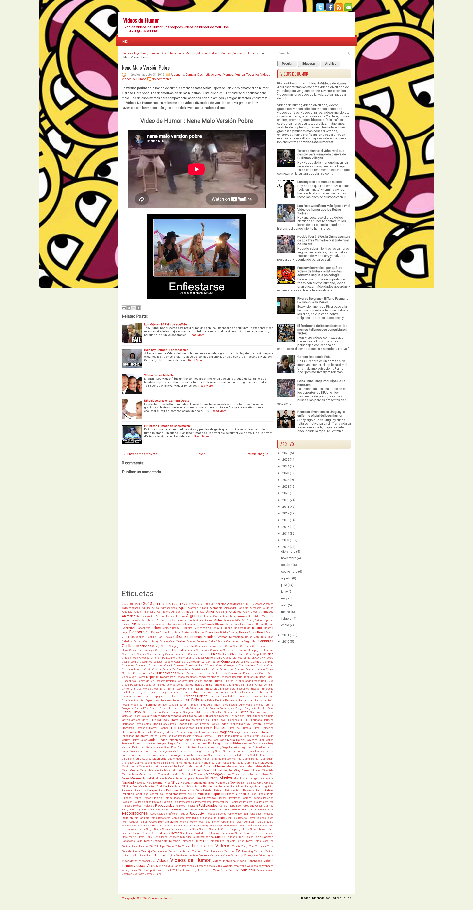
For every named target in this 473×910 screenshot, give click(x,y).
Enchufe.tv (128, 692)
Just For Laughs (212, 743)
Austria (196, 620)
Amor (210, 611)
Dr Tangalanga (242, 681)
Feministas (153, 704)
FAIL (187, 700)
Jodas (152, 739)
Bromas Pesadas (202, 637)
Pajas (189, 786)
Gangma (176, 712)
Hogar (224, 723)
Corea (219, 665)
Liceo (229, 751)
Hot (173, 728)
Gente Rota (139, 716)
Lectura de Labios (150, 751)
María (174, 762)
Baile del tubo (163, 624)
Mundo (160, 778)
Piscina (157, 798)
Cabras (137, 641)
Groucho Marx (139, 720)
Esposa (167, 696)
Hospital (164, 728)
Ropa (200, 821)
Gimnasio (174, 716)
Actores (268, 604)
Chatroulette (180, 654)
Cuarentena (183, 669)
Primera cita (250, 802)
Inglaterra (141, 736)
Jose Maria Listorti (232, 739)
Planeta (178, 798)
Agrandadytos (169, 608)
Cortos (261, 665)
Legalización (169, 751)
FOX (145, 708)
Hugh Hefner (204, 728)
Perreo (182, 794)
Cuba (215, 669)
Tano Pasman (263, 837)
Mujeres (136, 778)
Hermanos (128, 723)
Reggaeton (198, 813)
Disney (141, 681)
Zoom (141, 874)
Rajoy (125, 809)
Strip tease (161, 837)
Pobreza (246, 798)
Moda (178, 774)
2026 (285, 453)
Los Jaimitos (159, 755)
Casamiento (136, 650)
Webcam (267, 866)
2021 (201, 604)
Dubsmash (136, 684)
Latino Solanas (130, 751)
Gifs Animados (157, 716)
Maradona (146, 762)
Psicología (192, 805)
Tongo (244, 846)
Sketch (174, 833)
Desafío (180, 677)
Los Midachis (194, 755)
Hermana (256, 720)
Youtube (233, 870)
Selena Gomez (238, 825)
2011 (132, 604)
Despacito (225, 677)
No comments (161, 79)
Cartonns (245, 646)
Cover (270, 665)
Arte (251, 616)
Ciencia (210, 657)
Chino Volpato (254, 654)
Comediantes (195, 661)
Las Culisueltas (256, 747)
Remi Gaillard (142, 818)
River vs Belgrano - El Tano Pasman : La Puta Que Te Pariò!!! (322, 300)
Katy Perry (267, 743)
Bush (270, 637)
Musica (202, 53)
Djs (152, 681)
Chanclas (267, 650)
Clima (246, 657)
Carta (236, 646)
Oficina (126, 786)
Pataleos (219, 790)
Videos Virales (145, 865)
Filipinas (192, 704)
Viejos (163, 866)
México (144, 770)
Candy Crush (160, 646)
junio (284, 591)
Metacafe (261, 766)
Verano (204, 855)
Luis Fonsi (128, 758)
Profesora (148, 805)
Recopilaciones (135, 813)
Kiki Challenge (153, 747)
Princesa (127, 805)
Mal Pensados (192, 758)
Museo (200, 778)
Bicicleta (238, 628)
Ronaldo (183, 821)
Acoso (258, 604)
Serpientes (177, 829)
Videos (162, 861)
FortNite (268, 704)
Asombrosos (148, 620)
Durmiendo (158, 684)
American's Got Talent (156, 611)
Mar (137, 762)
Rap (187, 809)
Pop (176, 802)
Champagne (254, 650)
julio (284, 585)
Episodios (205, 692)
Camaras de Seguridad (241, 641)
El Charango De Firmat (237, 684)
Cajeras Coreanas (197, 641)
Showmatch (265, 829)
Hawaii (223, 720)
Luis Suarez (143, 758)
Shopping (235, 829)
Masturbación (130, 766)
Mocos (170, 774)
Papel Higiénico (264, 786)
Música (226, 778)
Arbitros (180, 616)
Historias (204, 723)
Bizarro (257, 628)
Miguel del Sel (222, 770)
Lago (243, 747)
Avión (237, 620)
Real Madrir (249, 809)
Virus (219, 866)
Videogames (251, 855)
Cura (153, 673)
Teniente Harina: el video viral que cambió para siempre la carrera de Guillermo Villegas (321, 154)
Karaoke (247, 743)
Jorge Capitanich (195, 739)
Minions (126, 774)
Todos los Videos (220, 53)
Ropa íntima (227, 821)
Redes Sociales (158, 813)
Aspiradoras (164, 620)
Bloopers (137, 632)
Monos (227, 774)
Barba (229, 624)
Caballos (127, 641)
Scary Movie (209, 825)
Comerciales (230, 661)
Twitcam (259, 851)
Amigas (176, 611)
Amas (137, 611)
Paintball (180, 786)
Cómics (244, 661)
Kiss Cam (177, 747)
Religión (127, 818)
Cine (219, 657)
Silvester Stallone (131, 833)
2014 (156, 604)
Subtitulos (186, 837)
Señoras (268, 825)
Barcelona (239, 624)
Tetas (257, 841)
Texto (265, 841)
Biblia (228, 628)
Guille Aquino (158, 720)
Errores (224, 692)
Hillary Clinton (167, 723)
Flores (224, 704)
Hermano (268, 720)
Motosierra (256, 774)
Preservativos (221, 802)
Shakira (203, 829)
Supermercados (203, 837)
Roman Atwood (148, 821)
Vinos (190, 866)
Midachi (197, 770)
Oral (159, 786)
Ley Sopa (215, 751)
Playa (199, 798)
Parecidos (140, 790)
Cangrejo (174, 646)
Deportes (152, 677)
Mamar (255, 758)
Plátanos (189, 798)
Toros (270, 846)
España (137, 696)
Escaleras (235, 692)
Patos (239, 790)
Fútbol (137, 712)
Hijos (155, 723)
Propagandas (164, 805)
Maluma (236, 758)
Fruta (205, 708)
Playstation (234, 798)
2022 (285, 480)
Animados (266, 611)
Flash (216, 704)
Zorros (148, 874)
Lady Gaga (222, 747)
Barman (250, 624)
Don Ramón (195, 681)
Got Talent (246, 716)
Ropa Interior (212, 821)
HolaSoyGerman (250, 723)
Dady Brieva (229, 673)
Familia (219, 700)
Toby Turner (182, 846)
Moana (162, 774)
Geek (270, 712)
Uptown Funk (144, 855)
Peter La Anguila (238, 794)
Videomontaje (147, 861)
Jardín (255, 736)
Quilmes (268, 805)
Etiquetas (309, 63)
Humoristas (129, 732)
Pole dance (144, 802)
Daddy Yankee (211, 673)
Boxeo (243, 632)
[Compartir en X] (133, 307)
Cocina (134, 661)
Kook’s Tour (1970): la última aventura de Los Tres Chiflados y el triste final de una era (323, 240)
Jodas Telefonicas (171, 739)
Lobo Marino (129, 755)
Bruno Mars (252, 637)
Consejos (178, 665)
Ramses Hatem (160, 809)
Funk (270, 708)
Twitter (269, 851)
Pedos (260, 790)
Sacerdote (127, 825)
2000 (125, 604)
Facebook (165, 700)
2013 (147, 603)
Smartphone (187, 833)
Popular (287, 63)
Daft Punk (243, 673)
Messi (251, 766)
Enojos (165, 692)
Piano (253, 794)
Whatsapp (145, 870)
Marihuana (194, 762)
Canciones (143, 646)
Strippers (174, 837)
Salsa (137, 825)
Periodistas (171, 794)
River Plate (231, 818)
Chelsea (193, 654)
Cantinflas (201, 646)
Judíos (136, 743)
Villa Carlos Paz (177, 866)
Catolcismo (161, 650)
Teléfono (174, 841)
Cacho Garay (150, 641)
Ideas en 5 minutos (178, 732)
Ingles (153, 736)
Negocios (140, 782)
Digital (269, 677)
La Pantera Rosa (193, 747)
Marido (183, 762)
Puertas (222, 805)
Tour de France (131, 851)
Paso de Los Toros (191, 790)
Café (171, 641)
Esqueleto (177, 696)
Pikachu (261, 794)
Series (166, 829)
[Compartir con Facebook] (138, 307)
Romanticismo (168, 821)
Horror (153, 728)
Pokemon (268, 798)
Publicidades (208, 805)
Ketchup (126, 747)
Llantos (269, 751)
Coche (125, 661)
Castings (149, 650)
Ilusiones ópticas (208, 732)
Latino (269, 747)
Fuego (239, 708)
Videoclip (237, 855)
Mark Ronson (223, 762)
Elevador (255, 688)
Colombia (179, 661)
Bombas (200, 632)
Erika (215, 692)
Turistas (229, 851)
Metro (125, 770)
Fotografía (128, 708)
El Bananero (213, 684)
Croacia (156, 669)
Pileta (270, 794)
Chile (233, 654)
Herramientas (143, 723)
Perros (191, 794)
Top (251, 846)
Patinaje (230, 790)
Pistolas (168, 798)
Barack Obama (214, 624)
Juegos (161, 743)
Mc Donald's (207, 766)
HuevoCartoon (186, 728)
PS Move (180, 805)
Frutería (214, 708)
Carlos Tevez (216, 646)
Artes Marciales (263, 616)
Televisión (201, 841)
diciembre (288, 551)
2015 (164, 604)
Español (147, 696)
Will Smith (178, 870)
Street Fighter (145, 837)
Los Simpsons (211, 755)
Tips (162, 846)
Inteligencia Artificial (190, 736)
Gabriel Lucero (152, 712)
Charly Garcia (165, 654)
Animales (128, 616)
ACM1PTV (249, 604)
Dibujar (248, 677)
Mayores (194, 766)
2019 (285, 500)
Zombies (127, 874)
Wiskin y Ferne (195, 870)
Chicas (216, 654)
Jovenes (251, 739)
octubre (286, 565)
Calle (212, 641)
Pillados (126, 798)
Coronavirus (247, 665)
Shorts (245, 829)
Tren (206, 851)
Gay (263, 712)
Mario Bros (208, 762)
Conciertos (128, 665)
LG (223, 751)
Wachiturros (231, 866)
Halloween (193, 720)
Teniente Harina (234, 841)
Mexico (134, 770)
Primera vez (266, 802)
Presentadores (203, 802)
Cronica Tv (168, 669)
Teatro (148, 841)
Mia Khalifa (156, 770)
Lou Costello (252, 755)
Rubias (260, 821)
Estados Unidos (195, 696)
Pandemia (210, 786)
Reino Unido (234, 813)
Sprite (238, 833)
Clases (227, 657)
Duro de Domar (175, 684)
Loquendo (144, 755)
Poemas (257, 798)
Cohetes (158, 661)
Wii (154, 870)
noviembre (288, 558)
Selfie (251, 825)
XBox (209, 870)
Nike (167, 782)
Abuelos (220, 604)
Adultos (146, 608)
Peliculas (128, 794)
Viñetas (199, 866)
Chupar (200, 657)
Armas (242, 616)
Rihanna (207, 818)
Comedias (213, 661)
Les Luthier (184, 751)
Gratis (269, 716)
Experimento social (133, 700)
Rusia (269, 821)
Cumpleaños (141, 673)
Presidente (236, 802)
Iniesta (163, 736)
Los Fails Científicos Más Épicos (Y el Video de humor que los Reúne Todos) (323, 209)
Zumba (157, 874)
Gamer (166, 712)
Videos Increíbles (224, 861)
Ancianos (235, 611)
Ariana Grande (212, 616)
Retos (188, 818)
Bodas (163, 632)
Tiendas (143, 846)
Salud (152, 825)
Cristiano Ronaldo (132, 669)
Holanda (233, 723)
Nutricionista (248, 782)
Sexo (187, 829)
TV (238, 851)
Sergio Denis (153, 829)
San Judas (163, 825)
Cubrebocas (226, 669)
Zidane (260, 870)
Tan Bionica (246, 837)
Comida (256, 661)
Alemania (216, 608)
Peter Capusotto (214, 794)
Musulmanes (241, 778)
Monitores (199, 774)
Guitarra (173, 720)
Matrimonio (160, 766)
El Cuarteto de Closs (146, 688)
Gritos (126, 720)
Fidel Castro (169, 704)
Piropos (146, 798)
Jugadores (194, 743)
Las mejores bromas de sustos (319, 182)
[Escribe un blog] (128, 307)
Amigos (187, 611)
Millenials (267, 770)
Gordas (234, 716)
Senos (258, 825)
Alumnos (268, 608)
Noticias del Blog (203, 782)
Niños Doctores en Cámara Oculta (166, 400)
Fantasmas (246, 700)
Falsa (210, 700)
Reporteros (164, 818)
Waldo (257, 866)
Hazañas (233, 720)
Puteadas (248, 805)
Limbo (236, 751)
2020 (194, 604)
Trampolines (159, 851)
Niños (175, 782)
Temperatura (216, 841)
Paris (162, 790)
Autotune (228, 620)
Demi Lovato (138, 677)
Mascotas (266, 762)
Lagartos (234, 747)
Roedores (133, 821)
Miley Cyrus (241, 770)
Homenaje (141, 728)
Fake (203, 700)
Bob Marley (152, 632)
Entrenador (176, 692)
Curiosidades (166, 673)
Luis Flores (266, 755)
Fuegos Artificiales (255, 708)
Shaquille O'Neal (219, 829)
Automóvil (207, 620)
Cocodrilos (146, 661)
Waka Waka (246, 866)
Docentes (160, 681)
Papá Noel (237, 786)
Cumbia (154, 53)
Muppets (190, 778)
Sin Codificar (159, 833)
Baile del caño (145, 624)
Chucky (180, 657)
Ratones (203, 809)
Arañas (170, 616)
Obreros (268, 782)
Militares (255, 770)
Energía (140, 692)
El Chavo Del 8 (261, 684)
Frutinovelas (227, 708)
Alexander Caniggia (236, 608)
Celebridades (177, 650)
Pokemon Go (129, 802)
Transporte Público (180, 851)
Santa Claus (194, 825)
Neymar (158, 782)
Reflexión (173, 813)
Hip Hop (193, 723)
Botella (224, 632)
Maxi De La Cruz (178, 766)
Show (253, 829)
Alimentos (255, 608)
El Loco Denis (181, 688)
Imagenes (226, 732)
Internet (208, 736)
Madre (171, 758)
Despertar (237, 677)
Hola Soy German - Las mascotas (166, 350)
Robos (270, 818)
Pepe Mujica (156, 794)
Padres (168, 786)
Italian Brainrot (233, 736)
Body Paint (174, 632)
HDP (247, 720)
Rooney (193, 821)
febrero (286, 618)
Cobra (270, 657)
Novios (235, 782)
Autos (218, 620)
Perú (200, 794)
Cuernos (239, 669)
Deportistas (167, 677)
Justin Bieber (232, 743)
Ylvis (224, 870)
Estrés (232, 696)
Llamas (259, 751)
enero (285, 625)
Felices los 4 (137, 704)
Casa (255, 646)
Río (214, 818)
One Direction (147, 786)
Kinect (166, 747)
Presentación (186, 802)
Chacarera (241, 650)
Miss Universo (148, 774)
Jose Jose (212, 739)
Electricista (228, 688)
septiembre (289, 571)
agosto (286, 578)
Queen (259, 805)
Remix (154, 818)
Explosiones (152, 700)
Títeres (170, 846)
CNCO (255, 657)
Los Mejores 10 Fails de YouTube (165, 324)
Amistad (199, 611)
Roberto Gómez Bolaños (252, 818)
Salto (144, 825)
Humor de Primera (239, 728)
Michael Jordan (182, 770)
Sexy (195, 829)
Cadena (163, 641)
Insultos (172, 736)
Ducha (147, 684)
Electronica (242, 688)
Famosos (231, 700)
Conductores (155, 665)
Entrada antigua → (259, 454)
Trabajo (146, 851)
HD (242, 720)
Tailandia (231, 837)
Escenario (247, 692)
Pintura (137, 798)
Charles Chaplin (146, 654)
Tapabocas (128, 841)
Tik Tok (153, 846)
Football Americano (240, 704)
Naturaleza (266, 778)
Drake (270, 681)
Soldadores (201, 833)
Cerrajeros (216, 650)
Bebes (156, 628)
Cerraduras (202, 650)
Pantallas (223, 786)
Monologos (214, 774)
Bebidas (166, 628)
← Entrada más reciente (140, 454)
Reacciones (216, 809)
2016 (171, 604)
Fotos (138, 708)
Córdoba (210, 665)
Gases (207, 712)
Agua (182, 608)
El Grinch (166, 688)
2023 (285, 473)
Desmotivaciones (172, 53)
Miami (167, 770)
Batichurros (143, 628)
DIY (147, 681)
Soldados (214, 833)
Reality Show (265, 809)
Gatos (244, 712)
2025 (208, 604)
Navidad (128, 782)
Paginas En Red (341, 898)
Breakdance (137, 637)
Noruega (185, 782)
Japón (247, 736)
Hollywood (267, 723)
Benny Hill (218, 628)
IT (215, 736)
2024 (285, 466)
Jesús (264, 736)
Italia (220, 736)
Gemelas (127, 716)
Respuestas (178, 818)
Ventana (193, 855)
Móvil (266, 774)
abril (284, 605)
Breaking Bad (154, 637)
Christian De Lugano (162, 657)
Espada (126, 696)
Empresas (267, 688)
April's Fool (157, 616)
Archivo (330, 63)
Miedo (208, 770)
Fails (195, 700)
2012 (138, 604)
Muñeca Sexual (174, 778)
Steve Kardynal (264, 833)
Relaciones (255, 813)
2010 (285, 641)
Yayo (216, 870)
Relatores (268, 813)
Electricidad (213, 688)
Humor (219, 727)
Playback (210, 798)
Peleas (269, 790)
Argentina (140, 53)
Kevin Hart (138, 747)
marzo (285, 612)
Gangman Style (192, 712)
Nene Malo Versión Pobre (146, 67)
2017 (179, 604)
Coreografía (230, 665)
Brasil (261, 632)
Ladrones (209, 747)
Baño (200, 624)
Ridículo (196, 818)
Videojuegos (266, 855)
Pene (145, 794)
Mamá (246, 758)
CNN (263, 657)
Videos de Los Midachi (159, 375)
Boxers (252, 632)
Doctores (171, 681)
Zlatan (269, 870)
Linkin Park (247, 751)
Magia (179, 758)
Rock (124, 821)
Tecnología (160, 841)
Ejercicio (199, 684)
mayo (285, 598)
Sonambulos (227, 833)
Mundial (148, 778)
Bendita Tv (189, 628)
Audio (188, 620)
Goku (185, 716)
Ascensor (128, 620)
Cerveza (228, 650)
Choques (144, 657)
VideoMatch (130, 861)
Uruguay (160, 855)
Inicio (125, 41)
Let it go (197, 751)
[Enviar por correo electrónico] (124, 307)
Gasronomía (231, 712)
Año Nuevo (142, 616)
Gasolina (217, 712)
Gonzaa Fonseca (219, 716)
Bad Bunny (247, 620)
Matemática (145, 766)
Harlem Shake (209, 720)
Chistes (268, 654)
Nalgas (254, 778)
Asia (138, 620)
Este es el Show (218, 696)
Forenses (258, 704)
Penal (138, 794)
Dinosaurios (129, 681)
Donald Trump (212, 681)
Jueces (152, 743)
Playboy (222, 798)
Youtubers (247, 870)
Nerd (149, 782)
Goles (193, 716)
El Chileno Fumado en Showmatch (167, 426)
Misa (135, 774)
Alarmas (193, 608)
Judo (144, 743)
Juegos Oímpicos (177, 743)
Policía (156, 802)
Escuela (268, 692)
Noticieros (222, 782)
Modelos (187, 774)
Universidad (129, 855)
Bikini (247, 628)
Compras (268, 661)
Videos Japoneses (249, 861)
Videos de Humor (141, 20)
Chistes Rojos (130, 657)
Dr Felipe (228, 681)
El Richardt (197, 688)
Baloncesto (178, 624)
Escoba (259, 692)
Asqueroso (178, 620)
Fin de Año (205, 704)
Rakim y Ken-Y (139, 809)
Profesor (137, 805)
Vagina (171, 855)
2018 (187, 604)
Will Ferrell (164, 870)
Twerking (247, 851)
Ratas (194, 809)
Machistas (159, 758)
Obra (260, 782)
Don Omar (182, 681)
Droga (125, 684)
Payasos (248, 790)
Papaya (249, 786)
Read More (197, 335)
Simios (146, 833)
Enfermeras (153, 692)
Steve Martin (129, 837)
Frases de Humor (169, 708)
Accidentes (234, 604)
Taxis (139, 841)
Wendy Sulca (129, 870)
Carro (228, 646)
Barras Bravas (264, 624)
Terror (249, 841)
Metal (270, 766)
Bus (263, 637)
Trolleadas (217, 851)
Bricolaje (169, 637)
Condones (141, 665)
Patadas (208, 790)
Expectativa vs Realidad (259, 696)
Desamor (190, 677)
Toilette (236, 846)
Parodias (172, 790)
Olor (135, 786)
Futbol (126, 712)
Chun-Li (190, 657)
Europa (240, 696)
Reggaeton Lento (216, 813)
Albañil (204, 608)
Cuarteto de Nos (201, 669)
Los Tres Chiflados (232, 755)
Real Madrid (232, 809)
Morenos (237, 774)
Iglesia (194, 732)
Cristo (147, 669)
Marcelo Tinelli (161, 762)
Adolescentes (131, 608)
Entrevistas (191, 692)
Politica (167, 802)
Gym (182, 720)
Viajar (226, 855)
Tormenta (260, 846)
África (155, 608)
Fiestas (181, 704)
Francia (153, 708)
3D (213, 604)
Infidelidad (128, 736)
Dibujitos (259, 677)
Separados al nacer (133, 829)
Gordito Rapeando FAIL (314, 357)
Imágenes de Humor (245, 732)
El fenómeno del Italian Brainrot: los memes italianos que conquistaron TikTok (322, 329)
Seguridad (223, 825)
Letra (206, 751)
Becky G (177, 628)
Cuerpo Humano (255, 669)
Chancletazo (129, 654)
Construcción (194, 665)
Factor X (177, 700)
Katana (256, 743)
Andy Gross (250, 611)
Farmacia (260, 700)
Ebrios (189, 684)
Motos (245, 774)
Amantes (127, 611)
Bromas (182, 636)
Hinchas (182, 723)
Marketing (237, 762)
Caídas (181, 641)
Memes (190, 53)
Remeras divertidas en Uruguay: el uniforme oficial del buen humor (321, 413)
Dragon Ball (259, 681)
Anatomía (221, 611)
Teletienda (187, 841)
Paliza (198, 786)
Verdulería (216, 855)
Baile (133, 624)
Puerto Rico (234, 805)
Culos (269, 669)
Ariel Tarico (230, 616)
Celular (191, 650)
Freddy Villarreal (191, 708)
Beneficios (204, 628)
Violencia (209, 866)
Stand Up (249, 833)
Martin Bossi (252, 762)
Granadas (259, 716)
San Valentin (178, 825)
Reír (245, 813)
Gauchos (255, 712)
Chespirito (204, 654)
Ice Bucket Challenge (153, 732)
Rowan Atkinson (245, 821)
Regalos (184, 813)
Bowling (233, 632)
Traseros (197, 851)
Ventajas (182, 855)
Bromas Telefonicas (230, 637)
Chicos (225, 654)
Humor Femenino (263, 728)
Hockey (214, 723)
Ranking (177, 809)
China (241, 654)
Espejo (157, 696)
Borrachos (212, 632)
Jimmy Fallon (139, 739)
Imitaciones (265, 732)
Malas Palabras (211, 758)
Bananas (190, 624)
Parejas (152, 790)
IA (139, 732)
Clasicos (237, 657)
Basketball (129, 628)
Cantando (187, 646)
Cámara (220, 641)
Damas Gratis (258, 673)
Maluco (226, 758)
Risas (221, 818)
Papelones (128, 790)
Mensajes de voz (237, 766)
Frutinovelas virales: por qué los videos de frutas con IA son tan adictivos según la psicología (319, 271)
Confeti (168, 665)
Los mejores (177, 755)
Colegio (168, 661)
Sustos (220, 837)
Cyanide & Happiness (189, 673)
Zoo (135, 874)
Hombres (128, 728)
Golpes (203, 716)
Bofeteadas (187, 632)
